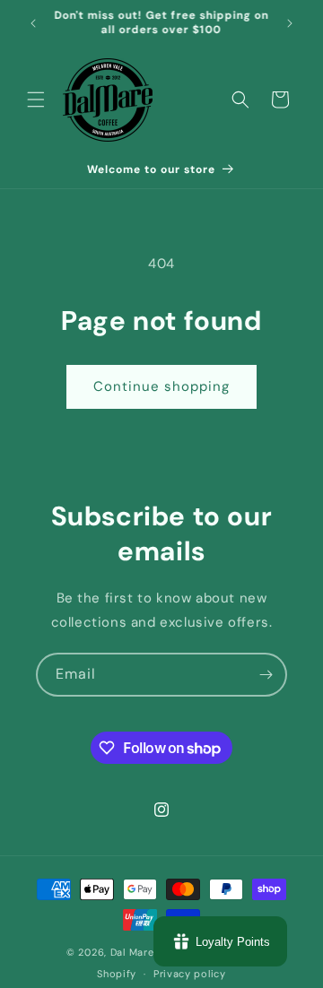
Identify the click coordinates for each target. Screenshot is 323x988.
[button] (36, 99)
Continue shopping (161, 386)
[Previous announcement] (33, 23)
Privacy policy (189, 973)
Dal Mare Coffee (151, 952)
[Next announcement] (290, 23)
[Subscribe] (265, 675)
